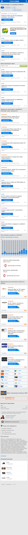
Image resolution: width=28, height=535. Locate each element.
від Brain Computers (6, 339)
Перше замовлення (6, 9)
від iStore (4, 324)
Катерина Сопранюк (10, 416)
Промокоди (8, 7)
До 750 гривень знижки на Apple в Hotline (12, 40)
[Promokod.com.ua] (14, 1)
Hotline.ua (3, 456)
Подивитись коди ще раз (12, 421)
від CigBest (4, 353)
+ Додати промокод (17, 9)
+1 (26, 22)
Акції (14, 7)
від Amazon (4, 310)
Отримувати (24, 65)
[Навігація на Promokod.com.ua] (2, 1)
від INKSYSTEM (5, 367)
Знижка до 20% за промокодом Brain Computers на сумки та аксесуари (16, 332)
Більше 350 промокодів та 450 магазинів (18, 29)
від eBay (3, 296)
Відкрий (13, 33)
